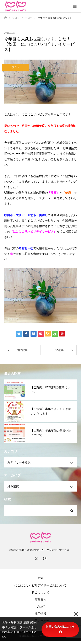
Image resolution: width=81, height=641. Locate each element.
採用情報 (40, 613)
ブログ (15, 67)
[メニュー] (75, 6)
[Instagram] (45, 558)
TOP (40, 578)
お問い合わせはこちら (60, 626)
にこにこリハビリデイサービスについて (40, 585)
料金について (40, 592)
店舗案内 (40, 599)
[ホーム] (5, 17)
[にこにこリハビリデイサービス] (36, 6)
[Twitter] (36, 558)
